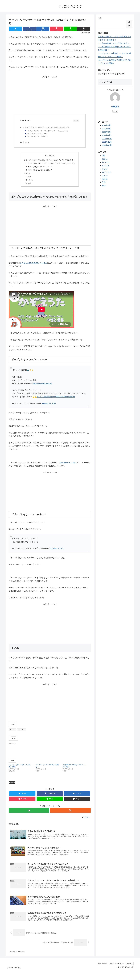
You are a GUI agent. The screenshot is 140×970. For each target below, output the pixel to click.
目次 (47, 155)
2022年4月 (106, 125)
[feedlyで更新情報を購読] (29, 810)
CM (103, 156)
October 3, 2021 (57, 548)
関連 (29, 183)
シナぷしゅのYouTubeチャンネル (33, 263)
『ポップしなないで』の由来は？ (37, 136)
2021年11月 (107, 142)
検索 (100, 18)
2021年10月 (107, 145)
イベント (105, 166)
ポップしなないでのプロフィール (37, 133)
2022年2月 (106, 132)
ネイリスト (106, 172)
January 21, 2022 (49, 403)
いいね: (30, 180)
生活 (104, 182)
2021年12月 (107, 139)
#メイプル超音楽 (44, 397)
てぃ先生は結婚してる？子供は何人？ (113, 43)
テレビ (105, 169)
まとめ (27, 142)
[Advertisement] (50, 96)
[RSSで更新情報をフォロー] (70, 810)
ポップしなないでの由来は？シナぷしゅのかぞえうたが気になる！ (48, 127)
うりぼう (115, 106)
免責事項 (129, 963)
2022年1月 (106, 135)
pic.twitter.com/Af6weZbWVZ (63, 397)
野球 (104, 186)
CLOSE (76, 120)
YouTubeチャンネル (68, 463)
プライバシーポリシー (117, 963)
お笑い (105, 159)
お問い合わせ (102, 963)
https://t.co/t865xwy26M (42, 383)
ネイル (105, 176)
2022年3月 (106, 129)
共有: (29, 177)
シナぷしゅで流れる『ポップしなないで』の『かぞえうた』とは (47, 131)
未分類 (13, 782)
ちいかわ (105, 162)
